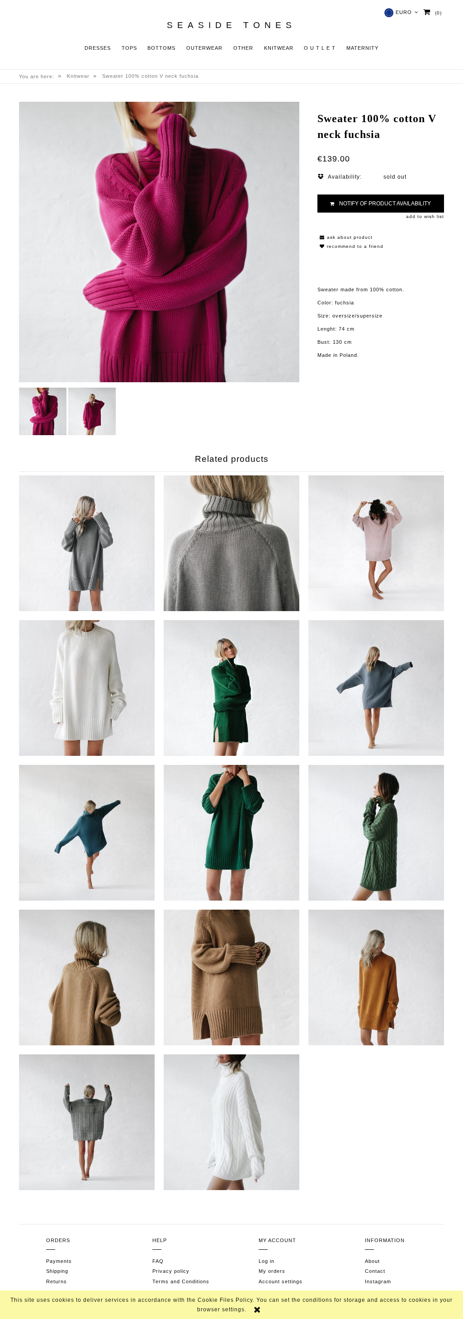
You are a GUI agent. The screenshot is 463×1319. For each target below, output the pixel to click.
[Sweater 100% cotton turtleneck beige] (87, 977)
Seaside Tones (231, 25)
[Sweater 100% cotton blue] (376, 688)
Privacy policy (170, 1271)
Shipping (57, 1271)
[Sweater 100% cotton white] (87, 688)
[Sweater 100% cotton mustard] (376, 977)
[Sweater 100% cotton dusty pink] (376, 543)
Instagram (378, 1281)
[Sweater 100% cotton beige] (231, 977)
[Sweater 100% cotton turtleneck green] (231, 688)
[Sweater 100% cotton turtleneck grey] (231, 543)
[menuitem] (97, 48)
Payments (59, 1261)
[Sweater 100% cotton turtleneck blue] (87, 833)
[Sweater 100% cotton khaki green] (376, 833)
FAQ (158, 1261)
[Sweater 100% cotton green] (231, 833)
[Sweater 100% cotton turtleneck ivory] (231, 1122)
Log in (266, 1261)
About (372, 1261)
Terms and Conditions (180, 1281)
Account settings (280, 1281)
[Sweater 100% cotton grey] (87, 543)
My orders (272, 1271)
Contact (375, 1271)
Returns (56, 1281)
